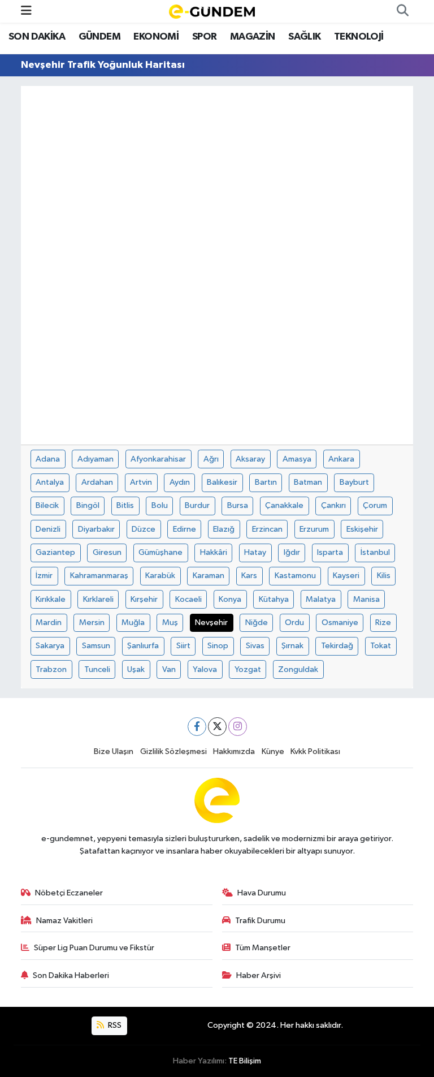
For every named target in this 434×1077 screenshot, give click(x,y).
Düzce (143, 529)
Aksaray (250, 459)
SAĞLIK (304, 37)
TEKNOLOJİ (359, 37)
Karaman (208, 575)
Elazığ (224, 529)
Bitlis (125, 505)
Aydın (180, 482)
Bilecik (47, 505)
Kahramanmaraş (99, 575)
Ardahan (97, 482)
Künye (273, 751)
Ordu (294, 622)
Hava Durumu (261, 893)
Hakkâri (213, 552)
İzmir (44, 575)
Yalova (205, 669)
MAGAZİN (252, 37)
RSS (113, 1025)
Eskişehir (362, 529)
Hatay (255, 552)
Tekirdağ (337, 645)
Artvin (141, 482)
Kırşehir (144, 599)
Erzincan (267, 529)
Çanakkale (284, 505)
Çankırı (333, 505)
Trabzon (51, 669)
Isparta (330, 552)
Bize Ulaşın (113, 751)
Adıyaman (95, 459)
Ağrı (211, 459)
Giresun (107, 552)
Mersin (92, 622)
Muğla (133, 622)
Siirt (183, 645)
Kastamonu (295, 575)
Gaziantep (55, 552)
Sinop (217, 645)
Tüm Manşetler (262, 948)
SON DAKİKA (36, 37)
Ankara (341, 459)
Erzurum (314, 529)
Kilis (383, 575)
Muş (170, 622)
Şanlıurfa (143, 645)
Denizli (48, 529)
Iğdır (292, 552)
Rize (383, 622)
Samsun (96, 645)
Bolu (159, 505)
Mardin (49, 622)
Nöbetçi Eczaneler (69, 893)
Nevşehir (211, 622)
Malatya (321, 599)
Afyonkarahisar (158, 459)
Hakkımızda (234, 751)
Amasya (297, 459)
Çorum (375, 505)
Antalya (50, 482)
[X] (217, 726)
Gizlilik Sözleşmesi (173, 751)
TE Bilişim (244, 1061)
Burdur (197, 505)
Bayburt (354, 482)
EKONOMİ (156, 37)
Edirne (184, 529)
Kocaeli (188, 599)
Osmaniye (340, 622)
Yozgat (248, 669)
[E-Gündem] (212, 11)
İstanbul (375, 552)
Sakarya (50, 645)
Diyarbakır (96, 529)
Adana (48, 459)
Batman (308, 482)
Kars (249, 575)
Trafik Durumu (260, 920)
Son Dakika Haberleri (71, 975)
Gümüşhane (160, 552)
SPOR (204, 37)
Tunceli (97, 669)
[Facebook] (197, 726)
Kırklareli (98, 599)
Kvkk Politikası (315, 751)
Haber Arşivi (258, 975)
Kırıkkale (51, 599)
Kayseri (346, 575)
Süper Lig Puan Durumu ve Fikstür (94, 948)
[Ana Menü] (26, 11)
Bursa (237, 505)
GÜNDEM (99, 37)
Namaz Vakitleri (64, 920)
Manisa (366, 599)
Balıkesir (222, 482)
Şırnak (292, 645)
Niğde (256, 622)
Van (169, 669)
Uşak (136, 669)
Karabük (160, 575)
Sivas (255, 645)
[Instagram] (237, 726)
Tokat (380, 645)
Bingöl (87, 505)
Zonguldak (298, 669)
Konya (230, 599)
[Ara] (402, 11)
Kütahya (274, 599)
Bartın (266, 482)
